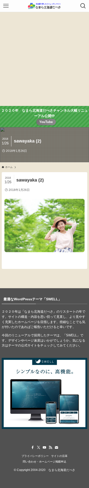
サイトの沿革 (59, 455)
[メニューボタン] (6, 6)
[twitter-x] (38, 447)
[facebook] (32, 447)
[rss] (50, 447)
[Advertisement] (44, 59)
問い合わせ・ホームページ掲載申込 (44, 461)
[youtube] (44, 447)
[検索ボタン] (83, 6)
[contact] (56, 447)
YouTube (46, 122)
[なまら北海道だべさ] (44, 6)
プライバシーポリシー (35, 455)
